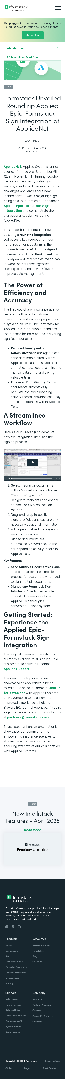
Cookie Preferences (42, 1016)
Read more (32, 830)
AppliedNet (12, 167)
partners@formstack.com (28, 717)
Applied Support (16, 669)
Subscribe (32, 35)
